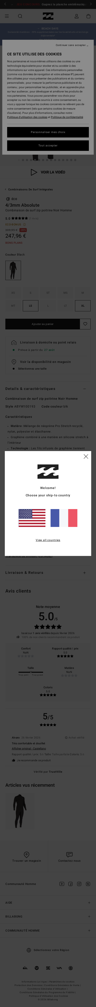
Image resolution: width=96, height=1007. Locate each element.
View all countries (48, 540)
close (86, 456)
